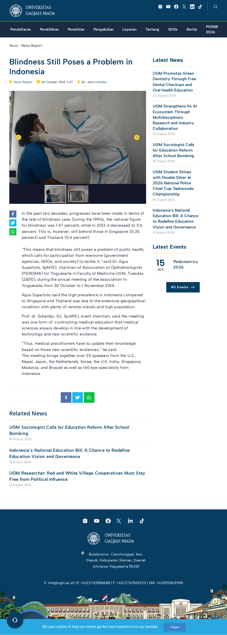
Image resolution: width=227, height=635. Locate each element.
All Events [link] (179, 287)
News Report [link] (31, 45)
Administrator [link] (97, 82)
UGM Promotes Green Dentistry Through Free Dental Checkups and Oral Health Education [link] (174, 82)
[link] (35, 10)
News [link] (13, 45)
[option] (77, 137)
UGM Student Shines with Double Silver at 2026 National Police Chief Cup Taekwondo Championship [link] (173, 183)
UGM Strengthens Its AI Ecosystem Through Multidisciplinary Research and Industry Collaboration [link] (175, 117)
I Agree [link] (174, 627)
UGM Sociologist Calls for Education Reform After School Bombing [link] (69, 430)
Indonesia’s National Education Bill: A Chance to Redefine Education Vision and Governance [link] (69, 453)
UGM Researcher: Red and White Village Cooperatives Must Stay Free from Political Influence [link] (77, 476)
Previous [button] (18, 137)
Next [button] (136, 137)
